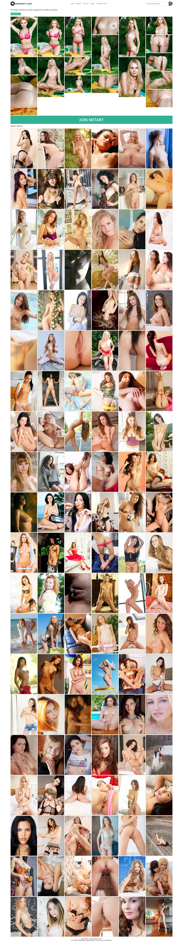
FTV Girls (86, 3)
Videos (93, 3)
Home (72, 3)
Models (78, 3)
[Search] (171, 4)
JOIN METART (91, 119)
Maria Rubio (16, 14)
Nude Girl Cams (102, 3)
